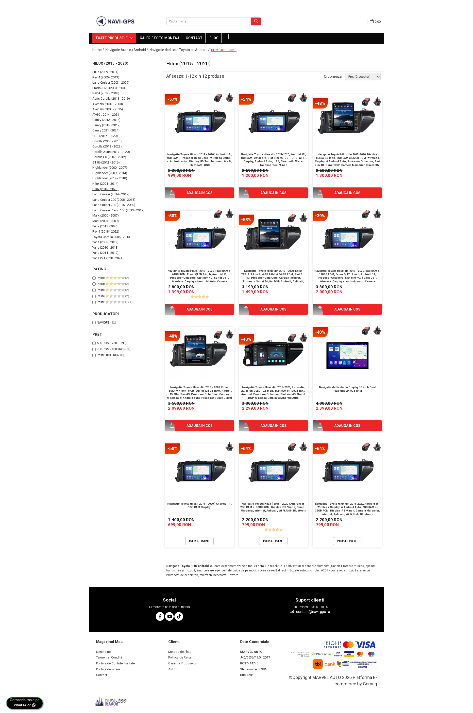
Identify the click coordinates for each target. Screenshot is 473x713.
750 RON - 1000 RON (111, 349)
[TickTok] (178, 616)
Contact (194, 38)
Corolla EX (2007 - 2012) (109, 157)
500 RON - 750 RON (110, 343)
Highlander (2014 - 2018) (109, 178)
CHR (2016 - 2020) (105, 136)
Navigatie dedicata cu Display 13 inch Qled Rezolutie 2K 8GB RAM (347, 389)
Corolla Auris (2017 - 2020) (111, 152)
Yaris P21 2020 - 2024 (107, 258)
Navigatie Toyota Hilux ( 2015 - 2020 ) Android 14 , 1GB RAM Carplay (199, 505)
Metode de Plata (179, 652)
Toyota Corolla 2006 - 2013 (111, 237)
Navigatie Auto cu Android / (127, 50)
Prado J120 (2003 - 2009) (110, 88)
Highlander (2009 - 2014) (109, 173)
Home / (98, 50)
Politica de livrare (108, 669)
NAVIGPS (103, 322)
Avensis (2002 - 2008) (107, 104)
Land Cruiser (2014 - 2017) (110, 194)
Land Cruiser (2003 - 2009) (110, 82)
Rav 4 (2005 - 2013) (105, 77)
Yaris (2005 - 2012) (105, 242)
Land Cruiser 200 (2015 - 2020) (113, 205)
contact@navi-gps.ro (312, 611)
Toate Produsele (111, 38)
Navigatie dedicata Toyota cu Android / (180, 50)
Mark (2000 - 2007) (105, 215)
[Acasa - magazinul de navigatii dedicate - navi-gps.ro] (117, 21)
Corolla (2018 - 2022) (107, 146)
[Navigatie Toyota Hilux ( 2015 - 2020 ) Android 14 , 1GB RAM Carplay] (199, 471)
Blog (214, 38)
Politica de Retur (179, 657)
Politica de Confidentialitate (115, 663)
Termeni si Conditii (109, 657)
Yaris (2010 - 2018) (105, 247)
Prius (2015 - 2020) (105, 226)
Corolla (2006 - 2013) (107, 141)
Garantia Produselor (182, 663)
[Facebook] (160, 616)
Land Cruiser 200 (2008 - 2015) (113, 199)
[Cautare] (256, 21)
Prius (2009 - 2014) (105, 72)
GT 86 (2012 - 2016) (106, 162)
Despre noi (104, 652)
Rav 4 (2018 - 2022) (105, 231)
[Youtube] (169, 616)
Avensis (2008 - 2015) (107, 109)
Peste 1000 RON (108, 355)
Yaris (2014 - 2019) (105, 253)
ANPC (172, 669)
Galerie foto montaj (159, 38)
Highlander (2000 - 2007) (109, 167)
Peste (101, 278)
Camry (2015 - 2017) (106, 125)
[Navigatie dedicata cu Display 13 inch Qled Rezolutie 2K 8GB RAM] (347, 355)
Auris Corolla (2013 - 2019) (111, 98)
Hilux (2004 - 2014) (105, 183)
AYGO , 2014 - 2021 (105, 114)
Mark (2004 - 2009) (105, 221)
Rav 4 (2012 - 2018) (105, 93)
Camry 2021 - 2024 (105, 130)
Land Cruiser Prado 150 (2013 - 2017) (118, 210)
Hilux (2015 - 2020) (105, 189)
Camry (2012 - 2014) (106, 120)
